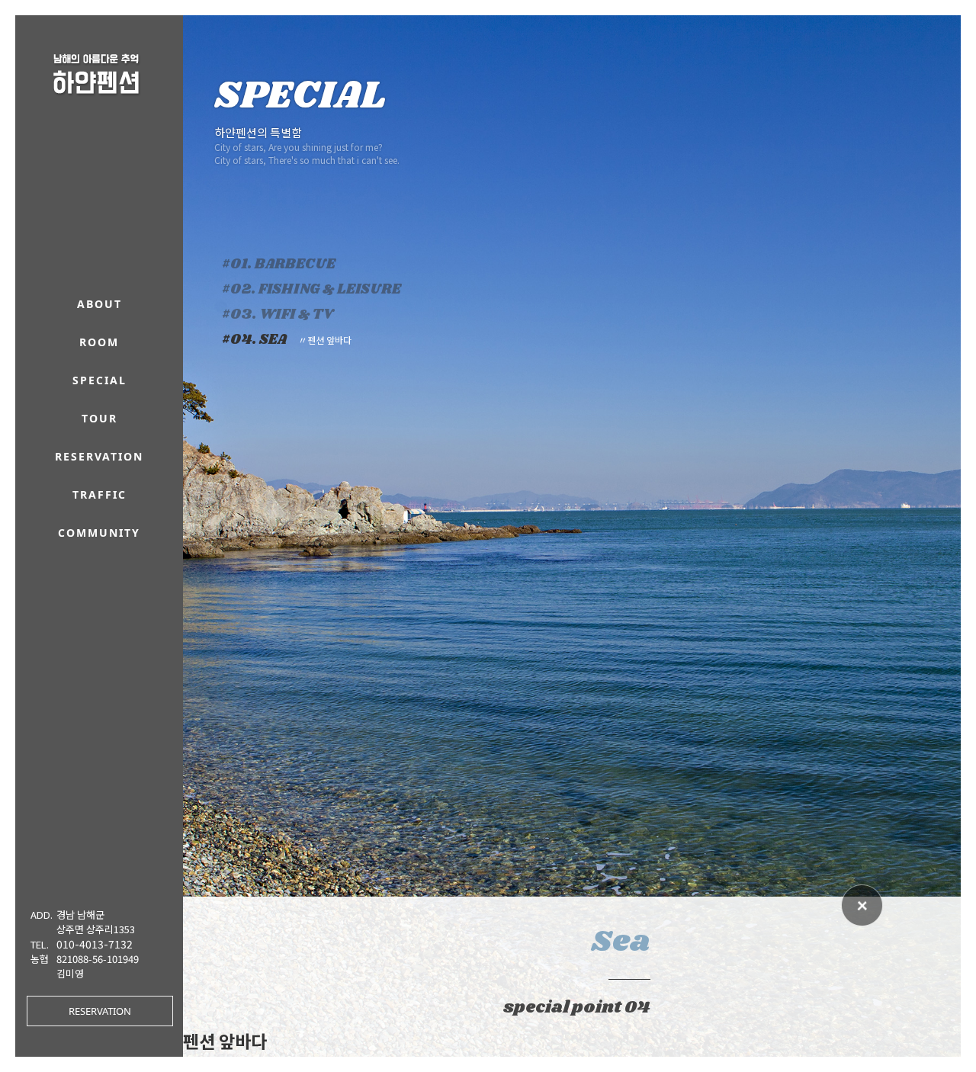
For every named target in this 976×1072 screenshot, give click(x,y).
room (99, 342)
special (99, 380)
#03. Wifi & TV (277, 315)
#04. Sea (287, 340)
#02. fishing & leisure (311, 290)
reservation (99, 456)
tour (99, 418)
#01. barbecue (279, 264)
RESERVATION (100, 1011)
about (99, 304)
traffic (99, 494)
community (99, 532)
